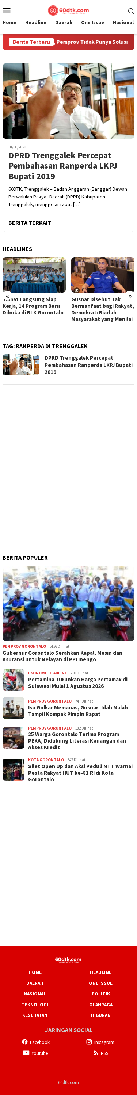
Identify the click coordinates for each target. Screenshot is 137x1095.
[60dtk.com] (68, 10)
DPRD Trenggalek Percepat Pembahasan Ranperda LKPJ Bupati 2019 (62, 166)
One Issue (101, 983)
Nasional (35, 994)
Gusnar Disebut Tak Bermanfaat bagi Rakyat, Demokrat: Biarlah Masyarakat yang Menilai (102, 309)
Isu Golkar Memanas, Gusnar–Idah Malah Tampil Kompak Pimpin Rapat (78, 710)
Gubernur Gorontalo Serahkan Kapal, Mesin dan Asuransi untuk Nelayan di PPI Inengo (62, 656)
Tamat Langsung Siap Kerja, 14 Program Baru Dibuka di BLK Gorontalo (33, 306)
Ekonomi (37, 673)
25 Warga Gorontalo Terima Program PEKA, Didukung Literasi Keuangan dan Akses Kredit (77, 741)
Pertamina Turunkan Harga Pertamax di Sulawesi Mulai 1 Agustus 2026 (78, 682)
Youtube (39, 1053)
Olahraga (101, 1005)
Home (35, 972)
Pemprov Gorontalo (24, 646)
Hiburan (101, 1015)
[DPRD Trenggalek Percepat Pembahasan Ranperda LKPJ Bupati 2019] (68, 101)
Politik (101, 994)
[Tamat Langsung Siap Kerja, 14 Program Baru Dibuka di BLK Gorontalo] (34, 275)
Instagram (104, 1042)
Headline (57, 673)
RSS (104, 1053)
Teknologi (35, 1005)
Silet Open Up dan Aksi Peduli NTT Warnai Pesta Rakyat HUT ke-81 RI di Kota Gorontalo (80, 773)
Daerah (34, 983)
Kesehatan (34, 1015)
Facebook (40, 1042)
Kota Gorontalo (46, 759)
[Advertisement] (68, 459)
